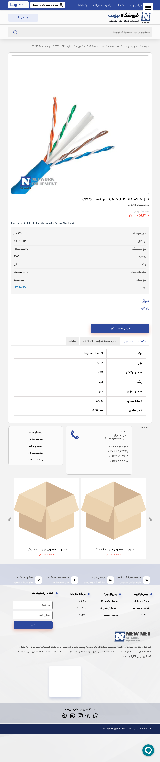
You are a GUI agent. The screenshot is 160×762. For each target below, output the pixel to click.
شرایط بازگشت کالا (36, 459)
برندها (121, 6)
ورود (55, 5)
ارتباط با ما (82, 6)
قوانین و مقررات (141, 608)
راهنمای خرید (35, 432)
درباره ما (82, 600)
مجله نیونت (136, 6)
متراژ (144, 305)
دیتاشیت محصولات (102, 6)
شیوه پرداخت (35, 446)
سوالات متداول (35, 439)
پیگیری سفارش (35, 453)
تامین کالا (82, 614)
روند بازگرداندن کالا (108, 608)
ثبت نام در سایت (41, 5)
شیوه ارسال (143, 614)
